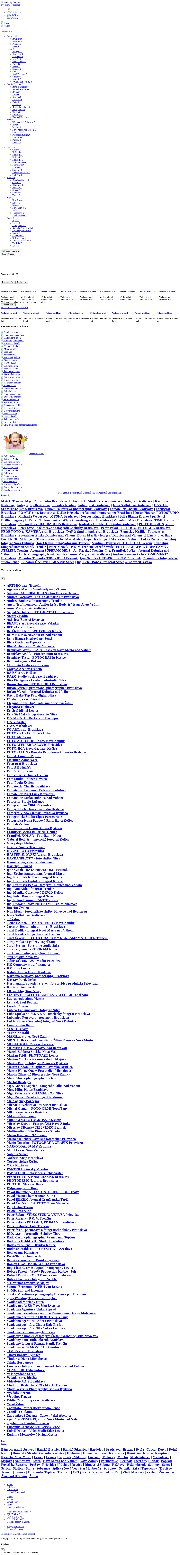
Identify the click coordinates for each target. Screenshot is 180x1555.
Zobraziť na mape (11, 251)
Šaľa (15, 210)
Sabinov (16, 69)
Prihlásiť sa (16, 12)
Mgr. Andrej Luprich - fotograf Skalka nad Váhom (102, 539)
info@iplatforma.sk (15, 1526)
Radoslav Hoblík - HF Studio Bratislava (107, 524)
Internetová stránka (15, 1507)
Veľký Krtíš (18, 109)
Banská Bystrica (15, 84)
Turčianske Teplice (21, 240)
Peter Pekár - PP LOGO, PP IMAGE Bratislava (136, 528)
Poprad (16, 64)
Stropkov (17, 77)
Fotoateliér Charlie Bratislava (131, 509)
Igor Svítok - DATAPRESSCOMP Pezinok (110, 558)
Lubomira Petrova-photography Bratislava (76, 509)
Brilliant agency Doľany (18, 520)
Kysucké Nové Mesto (22, 228)
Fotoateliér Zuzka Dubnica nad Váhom (46, 535)
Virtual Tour (12, 1502)
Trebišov (17, 175)
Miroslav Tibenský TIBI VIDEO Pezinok (48, 558)
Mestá (3, 1443)
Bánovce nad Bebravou (23, 122)
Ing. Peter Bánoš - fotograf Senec (100, 562)
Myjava (16, 127)
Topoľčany (18, 213)
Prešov (10, 49)
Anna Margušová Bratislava (90, 554)
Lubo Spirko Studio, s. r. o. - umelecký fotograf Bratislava (110, 501)
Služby (10, 1497)
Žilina (10, 218)
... (138, 562)
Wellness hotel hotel (9, 291)
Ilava (15, 125)
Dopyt (6, 23)
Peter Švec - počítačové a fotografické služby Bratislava (58, 528)
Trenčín (11, 119)
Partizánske (18, 132)
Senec (15, 46)
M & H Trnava (12, 501)
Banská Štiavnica (20, 89)
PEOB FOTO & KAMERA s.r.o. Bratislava (32, 531)
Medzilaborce (19, 61)
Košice (11, 147)
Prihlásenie (11, 1487)
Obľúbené (13, 18)
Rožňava (17, 167)
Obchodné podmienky (17, 1492)
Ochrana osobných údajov (18, 1522)
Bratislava (12, 36)
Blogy (4, 1441)
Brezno (16, 92)
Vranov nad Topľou (22, 82)
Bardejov (17, 51)
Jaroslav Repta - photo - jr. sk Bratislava (81, 505)
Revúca (16, 104)
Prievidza (17, 137)
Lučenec (17, 99)
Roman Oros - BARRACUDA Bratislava (47, 524)
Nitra (10, 198)
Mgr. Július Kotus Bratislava (46, 501)
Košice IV (17, 160)
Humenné (17, 54)
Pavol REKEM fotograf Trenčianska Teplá (32, 539)
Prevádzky (6, 495)
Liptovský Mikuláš (21, 230)
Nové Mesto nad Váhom (24, 130)
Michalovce (18, 165)
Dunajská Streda (20, 180)
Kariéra (10, 1484)
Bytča (15, 220)
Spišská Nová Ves (21, 172)
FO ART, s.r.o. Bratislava (36, 512)
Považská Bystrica (21, 135)
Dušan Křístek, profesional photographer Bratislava (94, 512)
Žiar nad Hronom (21, 117)
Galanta (16, 182)
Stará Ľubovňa (19, 74)
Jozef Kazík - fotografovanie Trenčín (63, 543)
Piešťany (17, 187)
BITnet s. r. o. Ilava (158, 535)
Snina (15, 71)
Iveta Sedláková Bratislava (132, 505)
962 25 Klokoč (13, 1514)
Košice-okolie (19, 162)
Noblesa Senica (49, 520)
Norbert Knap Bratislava (99, 516)
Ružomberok (19, 238)
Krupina (16, 97)
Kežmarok (17, 56)
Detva (15, 94)
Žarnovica (17, 114)
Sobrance (17, 170)
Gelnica (16, 150)
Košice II (17, 155)
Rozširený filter (8, 282)
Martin (16, 233)
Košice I (17, 152)
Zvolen (16, 112)
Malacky (17, 41)
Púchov (16, 140)
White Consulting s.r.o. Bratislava (86, 520)
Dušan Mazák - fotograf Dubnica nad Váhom (109, 535)
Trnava (11, 177)
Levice (16, 203)
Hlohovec (17, 185)
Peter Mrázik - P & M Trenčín (71, 547)
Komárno (17, 200)
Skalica (16, 192)
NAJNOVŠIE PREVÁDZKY (14, 307)
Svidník (16, 79)
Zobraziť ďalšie (8, 305)
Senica (16, 190)
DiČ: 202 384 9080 (15, 1519)
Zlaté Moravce (19, 215)
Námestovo (18, 235)
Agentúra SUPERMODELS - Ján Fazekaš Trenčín (66, 550)
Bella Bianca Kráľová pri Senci (142, 516)
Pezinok (16, 44)
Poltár (15, 102)
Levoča (16, 59)
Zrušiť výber (22, 282)
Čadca (16, 223)
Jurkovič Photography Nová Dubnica (41, 554)
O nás (9, 1482)
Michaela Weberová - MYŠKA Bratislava (48, 516)
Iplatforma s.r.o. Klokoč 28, (19, 1512)
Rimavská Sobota (21, 107)
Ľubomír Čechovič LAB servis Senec (47, 562)
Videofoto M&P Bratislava (132, 520)
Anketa (6, 26)
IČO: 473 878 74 (14, 1517)
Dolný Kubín (19, 225)
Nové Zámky (19, 208)
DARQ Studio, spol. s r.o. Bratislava (92, 531)
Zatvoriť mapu (8, 254)
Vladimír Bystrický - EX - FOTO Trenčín (122, 543)
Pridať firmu (14, 15)
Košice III (17, 157)
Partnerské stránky (15, 1529)
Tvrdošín (17, 243)
